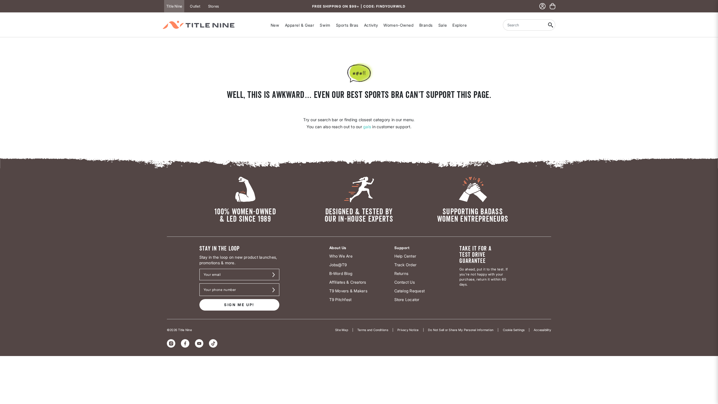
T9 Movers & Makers (348, 290)
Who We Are (341, 256)
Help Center (405, 256)
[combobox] (524, 25)
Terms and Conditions (372, 330)
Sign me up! (239, 304)
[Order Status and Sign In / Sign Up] (542, 6)
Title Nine (174, 6)
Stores (213, 6)
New (275, 25)
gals (367, 126)
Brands (426, 25)
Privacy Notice (407, 330)
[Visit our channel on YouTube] (199, 343)
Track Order (405, 264)
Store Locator (407, 299)
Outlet (195, 6)
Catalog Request (409, 290)
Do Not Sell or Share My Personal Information (461, 330)
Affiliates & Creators (347, 282)
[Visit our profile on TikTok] (213, 343)
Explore (459, 25)
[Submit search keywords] (550, 25)
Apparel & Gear (299, 25)
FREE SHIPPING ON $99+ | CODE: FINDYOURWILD (359, 6)
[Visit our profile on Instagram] (171, 343)
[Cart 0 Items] (552, 6)
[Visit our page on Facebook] (185, 343)
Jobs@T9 (338, 264)
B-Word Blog (341, 273)
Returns (401, 273)
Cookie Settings (513, 330)
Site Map (341, 330)
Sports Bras (347, 25)
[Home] (198, 25)
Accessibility (542, 330)
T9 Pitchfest (340, 299)
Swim (325, 25)
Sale (442, 25)
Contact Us (404, 282)
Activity (371, 25)
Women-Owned (398, 25)
